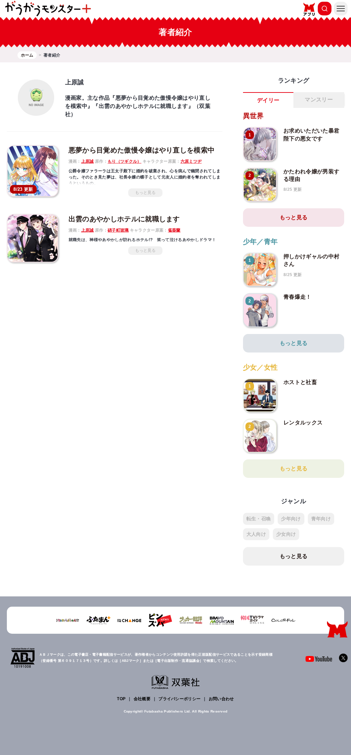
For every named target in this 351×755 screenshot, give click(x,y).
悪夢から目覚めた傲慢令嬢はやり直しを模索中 (142, 150)
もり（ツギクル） (125, 161)
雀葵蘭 (174, 230)
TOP (121, 698)
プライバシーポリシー (179, 698)
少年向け (291, 518)
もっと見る (145, 192)
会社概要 (142, 698)
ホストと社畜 (300, 382)
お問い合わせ (221, 698)
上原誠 (87, 161)
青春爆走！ (297, 297)
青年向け (321, 518)
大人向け (256, 534)
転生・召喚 (258, 518)
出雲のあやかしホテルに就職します (124, 219)
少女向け (286, 534)
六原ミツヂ (191, 161)
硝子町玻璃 (118, 230)
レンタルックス (303, 422)
